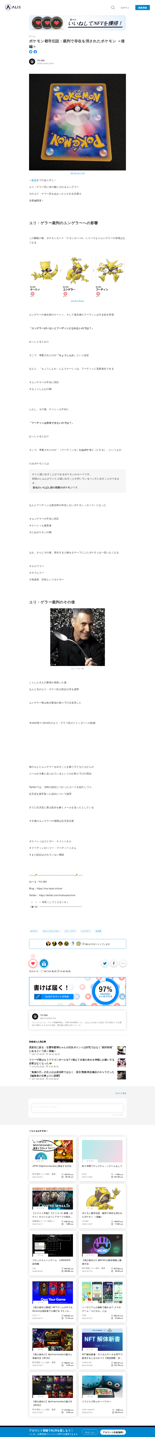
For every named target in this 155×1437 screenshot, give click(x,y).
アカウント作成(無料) (113, 1432)
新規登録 (142, 7)
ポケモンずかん (77, 300)
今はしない (90, 1432)
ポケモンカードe (77, 173)
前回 (33, 180)
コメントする (117, 1115)
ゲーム (32, 36)
